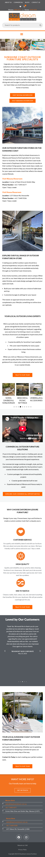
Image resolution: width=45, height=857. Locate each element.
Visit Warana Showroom (12, 179)
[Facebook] (18, 837)
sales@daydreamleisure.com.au (16, 804)
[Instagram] (26, 837)
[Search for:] (22, 25)
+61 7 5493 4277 (11, 807)
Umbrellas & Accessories (22, 399)
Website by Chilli (22, 845)
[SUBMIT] (40, 25)
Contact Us (36, 2)
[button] (24, 7)
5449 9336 (33, 10)
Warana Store (10, 800)
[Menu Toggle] (21, 34)
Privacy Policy (22, 849)
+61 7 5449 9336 (11, 825)
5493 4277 (17, 10)
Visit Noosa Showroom (11, 192)
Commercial (18, 2)
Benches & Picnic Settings (9, 400)
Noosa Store (10, 818)
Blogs (27, 2)
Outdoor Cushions (36, 399)
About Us (8, 2)
